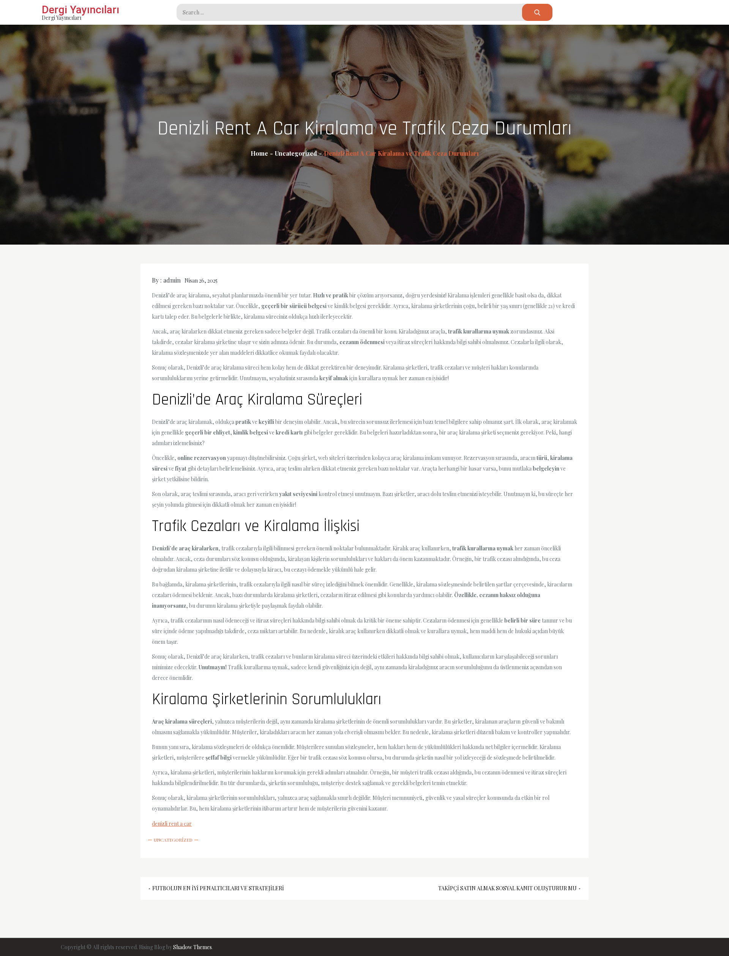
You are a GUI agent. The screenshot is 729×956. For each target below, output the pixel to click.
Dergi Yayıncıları (80, 9)
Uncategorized (173, 840)
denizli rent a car (172, 823)
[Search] (537, 12)
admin (172, 280)
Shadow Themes (192, 947)
